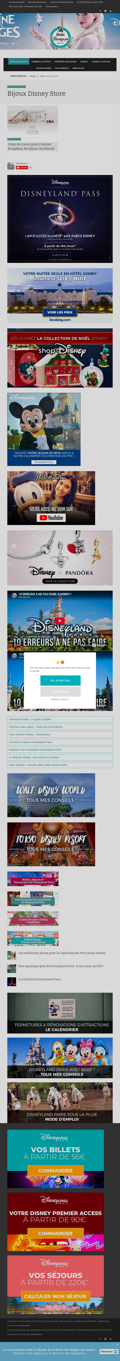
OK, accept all (60, 680)
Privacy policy (60, 699)
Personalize (60, 691)
